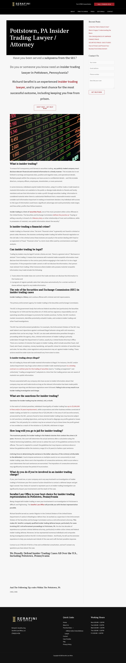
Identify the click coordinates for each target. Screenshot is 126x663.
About (73, 11)
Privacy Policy (67, 644)
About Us (66, 625)
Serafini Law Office (37, 504)
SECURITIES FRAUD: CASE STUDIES (100, 43)
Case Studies (67, 639)
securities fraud (35, 212)
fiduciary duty (37, 218)
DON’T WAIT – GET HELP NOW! (45, 107)
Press (92, 11)
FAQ (64, 642)
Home (65, 622)
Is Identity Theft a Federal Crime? (99, 27)
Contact (110, 11)
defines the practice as (61, 215)
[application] (72, 628)
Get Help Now (96, 92)
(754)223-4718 (16, 633)
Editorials (100, 11)
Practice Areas (83, 11)
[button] (104, 4)
